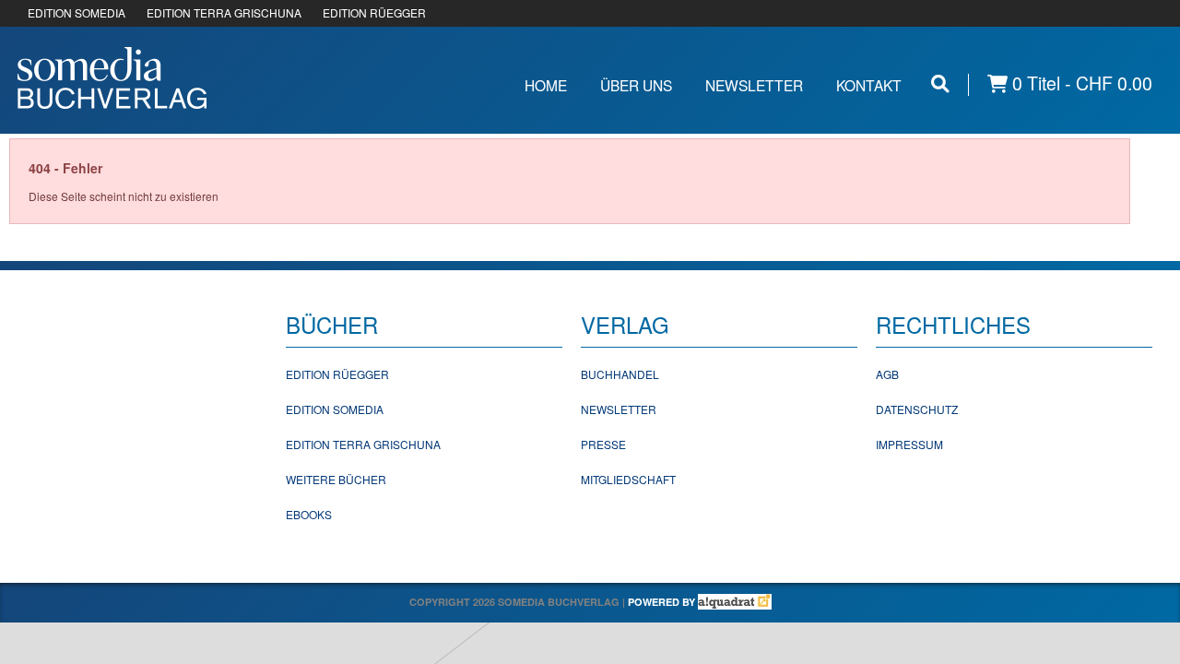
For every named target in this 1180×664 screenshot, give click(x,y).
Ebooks (309, 514)
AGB (887, 374)
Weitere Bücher (336, 479)
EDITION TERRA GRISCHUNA (224, 12)
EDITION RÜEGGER (374, 12)
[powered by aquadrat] (735, 602)
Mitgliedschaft (628, 479)
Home (546, 85)
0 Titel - (1080, 83)
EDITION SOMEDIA (76, 12)
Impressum (909, 444)
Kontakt (869, 85)
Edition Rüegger (337, 374)
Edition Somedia (335, 409)
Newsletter (754, 85)
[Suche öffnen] (940, 83)
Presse (603, 444)
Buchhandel (620, 374)
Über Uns (636, 85)
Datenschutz (917, 409)
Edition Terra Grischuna (363, 444)
